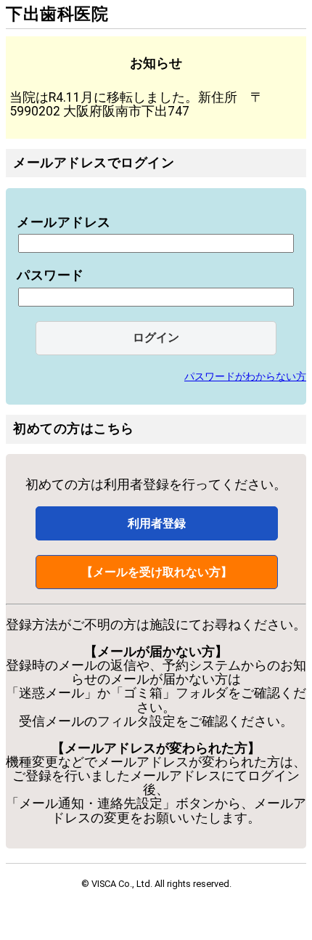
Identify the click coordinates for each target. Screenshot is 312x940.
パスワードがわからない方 (245, 376)
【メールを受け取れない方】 (156, 572)
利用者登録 (157, 523)
